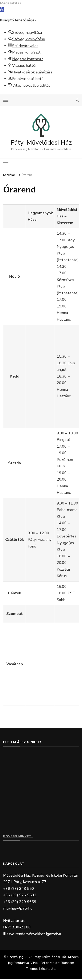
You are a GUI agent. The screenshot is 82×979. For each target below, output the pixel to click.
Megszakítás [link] (10, 3)
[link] (2, 9)
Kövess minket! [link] (18, 836)
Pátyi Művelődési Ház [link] (41, 142)
